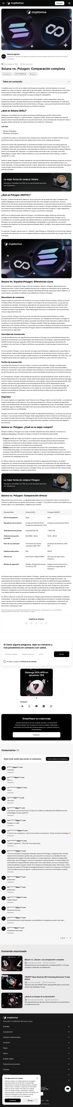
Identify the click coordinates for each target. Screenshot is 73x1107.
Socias (30, 1100)
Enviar (61, 654)
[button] (36, 82)
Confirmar (12, 1100)
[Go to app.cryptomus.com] (15, 3)
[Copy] (51, 706)
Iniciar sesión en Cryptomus (58, 759)
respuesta (10, 772)
